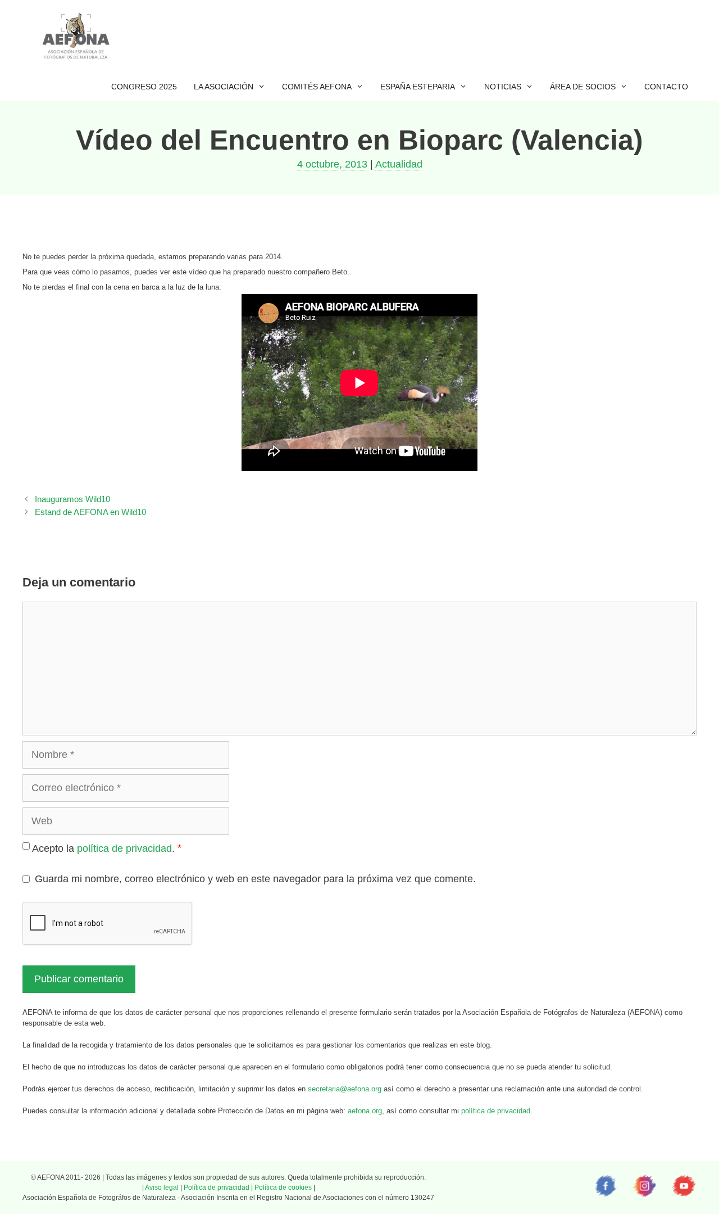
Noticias (502, 86)
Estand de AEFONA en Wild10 (90, 512)
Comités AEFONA (317, 86)
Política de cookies (283, 1187)
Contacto (666, 86)
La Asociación (223, 86)
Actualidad (398, 164)
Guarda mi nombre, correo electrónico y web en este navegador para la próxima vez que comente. (255, 878)
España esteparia (417, 86)
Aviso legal (162, 1187)
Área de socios (583, 86)
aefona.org (365, 1111)
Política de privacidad (216, 1187)
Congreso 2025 (144, 86)
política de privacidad (124, 848)
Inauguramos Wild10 (72, 499)
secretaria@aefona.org (344, 1089)
